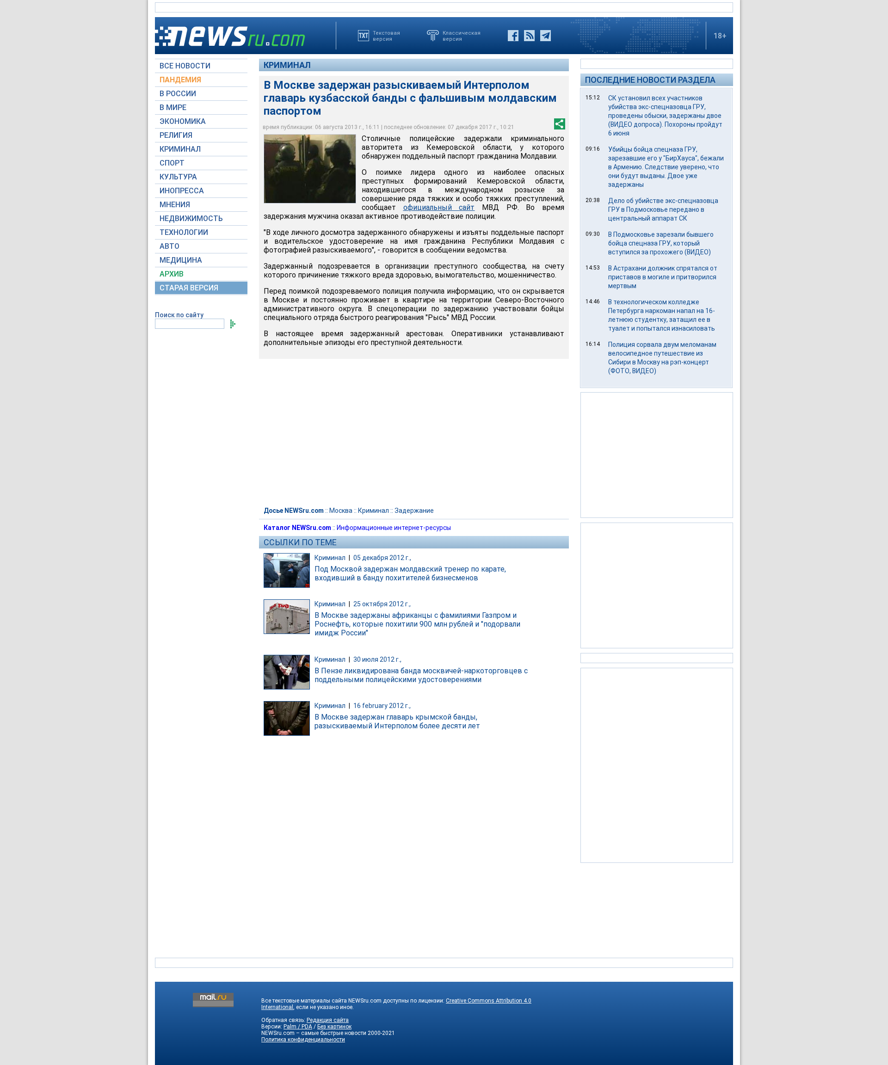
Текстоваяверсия (386, 35)
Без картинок (334, 1026)
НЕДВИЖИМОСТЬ (191, 218)
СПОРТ (172, 163)
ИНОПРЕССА (182, 190)
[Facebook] (513, 35)
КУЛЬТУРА (178, 176)
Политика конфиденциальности (303, 1039)
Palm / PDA (298, 1026)
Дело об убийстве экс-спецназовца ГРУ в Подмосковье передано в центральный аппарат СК (663, 209)
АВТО (169, 246)
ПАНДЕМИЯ (180, 79)
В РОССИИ (178, 93)
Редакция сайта (328, 1020)
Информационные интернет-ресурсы (394, 527)
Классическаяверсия (462, 35)
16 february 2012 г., (382, 705)
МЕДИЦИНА (181, 260)
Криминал (287, 65)
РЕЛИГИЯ (176, 135)
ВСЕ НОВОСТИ (185, 66)
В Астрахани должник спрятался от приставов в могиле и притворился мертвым (662, 277)
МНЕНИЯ (175, 204)
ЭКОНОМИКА (183, 121)
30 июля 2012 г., (377, 659)
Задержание (414, 510)
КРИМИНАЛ (180, 149)
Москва (340, 510)
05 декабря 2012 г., (382, 557)
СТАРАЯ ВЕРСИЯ (189, 287)
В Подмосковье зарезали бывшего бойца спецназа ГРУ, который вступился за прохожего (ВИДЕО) (661, 243)
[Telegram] (545, 35)
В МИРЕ (173, 107)
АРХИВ (172, 274)
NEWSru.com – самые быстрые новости (313, 1033)
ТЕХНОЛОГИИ (184, 232)
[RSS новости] (529, 35)
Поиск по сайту (179, 315)
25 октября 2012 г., (382, 604)
